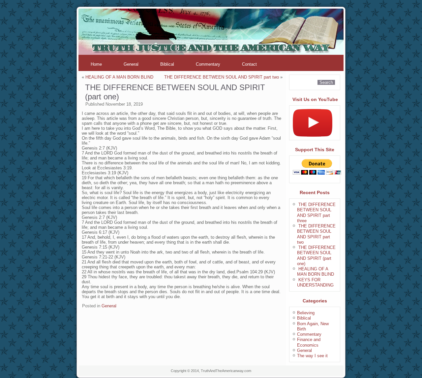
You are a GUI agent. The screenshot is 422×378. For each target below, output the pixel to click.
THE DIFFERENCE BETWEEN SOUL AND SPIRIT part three (316, 212)
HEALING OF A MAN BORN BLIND (119, 77)
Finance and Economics (308, 342)
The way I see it (312, 355)
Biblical (167, 64)
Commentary (208, 64)
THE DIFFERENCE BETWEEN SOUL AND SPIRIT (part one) (316, 255)
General (131, 64)
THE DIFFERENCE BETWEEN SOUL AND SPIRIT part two (221, 77)
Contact (249, 64)
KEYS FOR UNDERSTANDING (315, 282)
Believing (306, 312)
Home (96, 64)
